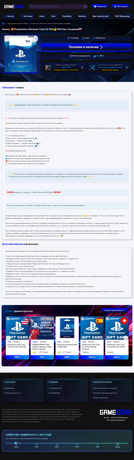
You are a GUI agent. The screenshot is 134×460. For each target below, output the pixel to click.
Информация (9, 388)
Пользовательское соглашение (105, 388)
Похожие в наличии (83, 47)
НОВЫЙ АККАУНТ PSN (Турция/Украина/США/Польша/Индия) (42, 347)
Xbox (53, 16)
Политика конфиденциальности (105, 393)
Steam (41, 16)
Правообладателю (100, 398)
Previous (8, 338)
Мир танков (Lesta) (100, 16)
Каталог (10, 16)
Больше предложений (114, 310)
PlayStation (67, 16)
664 (117, 357)
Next (126, 338)
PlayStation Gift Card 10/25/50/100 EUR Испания (91, 347)
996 (17, 357)
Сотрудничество (55, 388)
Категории (28, 16)
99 (42, 357)
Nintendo (82, 16)
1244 (92, 357)
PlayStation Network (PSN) (18, 23)
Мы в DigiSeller (54, 393)
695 (67, 357)
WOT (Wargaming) (122, 16)
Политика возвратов (12, 393)
